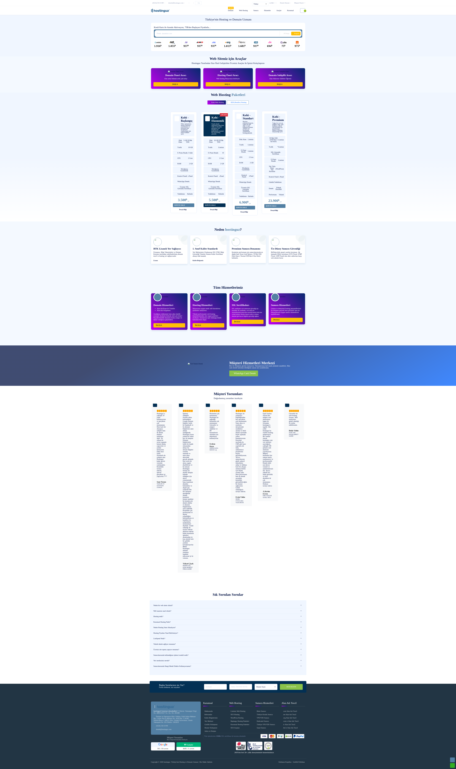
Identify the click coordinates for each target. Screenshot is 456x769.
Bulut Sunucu (261, 711)
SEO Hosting (235, 714)
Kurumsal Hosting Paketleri (240, 724)
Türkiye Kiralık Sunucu (265, 714)
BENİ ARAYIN (291, 687)
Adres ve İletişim (210, 731)
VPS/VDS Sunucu (263, 718)
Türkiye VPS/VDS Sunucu (266, 724)
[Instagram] (187, 3)
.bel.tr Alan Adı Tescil (290, 728)
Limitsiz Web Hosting (238, 711)
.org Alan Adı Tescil (289, 718)
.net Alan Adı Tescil (289, 714)
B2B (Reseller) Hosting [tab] (238, 102)
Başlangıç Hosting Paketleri (240, 721)
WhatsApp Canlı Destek (244, 373)
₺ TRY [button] (272, 3)
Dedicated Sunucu (263, 721)
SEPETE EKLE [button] (179, 205)
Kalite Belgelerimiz (211, 718)
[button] (298, 3)
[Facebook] (191, 3)
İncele (159, 325)
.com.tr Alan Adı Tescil (291, 721)
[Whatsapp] (452, 765)
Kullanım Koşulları (285, 762)
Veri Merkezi (208, 721)
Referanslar (208, 714)
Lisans (155, 260)
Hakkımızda (208, 711)
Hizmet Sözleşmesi (210, 728)
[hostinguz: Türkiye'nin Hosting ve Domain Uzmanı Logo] (160, 10)
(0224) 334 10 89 (162, 726)
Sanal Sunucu (261, 728)
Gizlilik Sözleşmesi (210, 724)
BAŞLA (175, 84)
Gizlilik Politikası (299, 762)
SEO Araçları (235, 728)
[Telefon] (452, 759)
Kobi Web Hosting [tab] (217, 102)
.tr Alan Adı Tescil (289, 724)
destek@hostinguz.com (163, 729)
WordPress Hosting (237, 718)
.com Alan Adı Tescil (290, 711)
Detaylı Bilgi (183, 209)
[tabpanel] (228, 163)
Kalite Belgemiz (198, 260)
